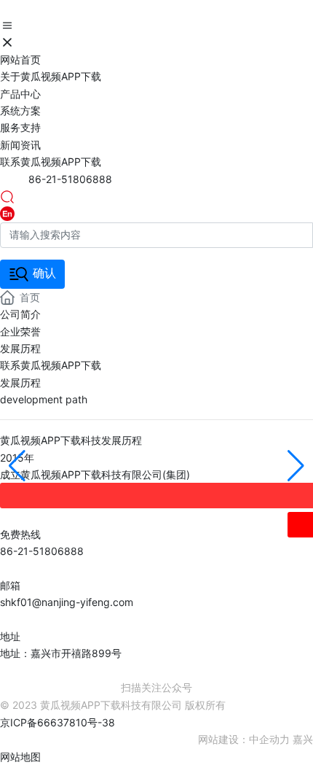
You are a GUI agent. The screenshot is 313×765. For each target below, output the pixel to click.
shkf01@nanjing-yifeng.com (66, 602)
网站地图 (20, 756)
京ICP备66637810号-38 (57, 722)
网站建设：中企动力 (244, 739)
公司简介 (20, 314)
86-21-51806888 (70, 179)
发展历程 (20, 348)
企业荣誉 (20, 331)
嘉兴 (303, 739)
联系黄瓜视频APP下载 (50, 365)
